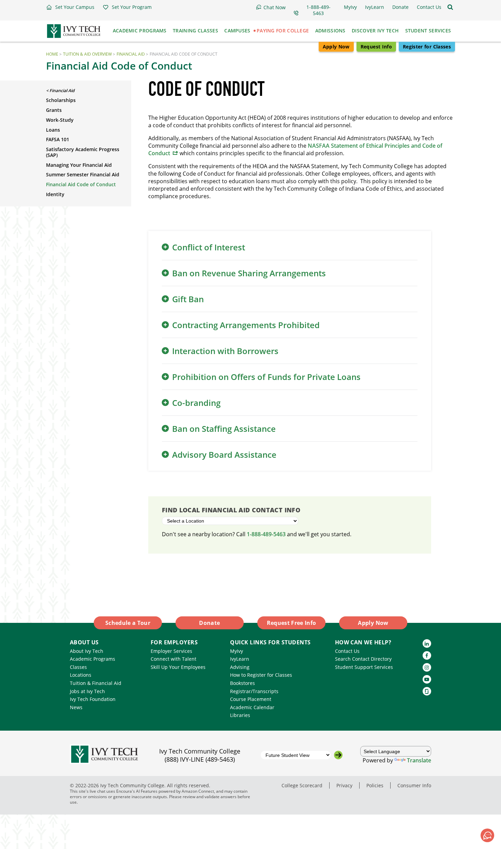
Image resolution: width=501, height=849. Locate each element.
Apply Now (336, 46)
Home (52, 54)
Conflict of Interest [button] (208, 247)
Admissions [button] (330, 30)
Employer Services (171, 651)
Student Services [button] (428, 30)
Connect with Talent (173, 659)
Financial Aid (131, 54)
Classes (78, 667)
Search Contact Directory (363, 659)
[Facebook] (427, 655)
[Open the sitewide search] (450, 7)
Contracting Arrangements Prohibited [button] (246, 325)
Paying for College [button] (283, 30)
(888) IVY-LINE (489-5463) (200, 759)
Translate (419, 760)
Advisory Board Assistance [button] (224, 454)
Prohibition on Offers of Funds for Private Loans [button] (266, 376)
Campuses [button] (237, 30)
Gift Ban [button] (188, 299)
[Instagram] (427, 667)
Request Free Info (291, 623)
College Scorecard (302, 785)
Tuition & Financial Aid (95, 683)
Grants (54, 110)
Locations (80, 675)
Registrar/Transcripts (254, 691)
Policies (374, 785)
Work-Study (60, 120)
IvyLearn (239, 659)
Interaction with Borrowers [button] (225, 350)
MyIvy (236, 651)
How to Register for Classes (261, 675)
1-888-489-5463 (266, 534)
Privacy (344, 785)
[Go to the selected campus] (338, 755)
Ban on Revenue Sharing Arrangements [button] (249, 273)
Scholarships (61, 100)
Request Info (376, 46)
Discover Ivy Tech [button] (375, 30)
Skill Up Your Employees (178, 667)
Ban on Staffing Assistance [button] (224, 428)
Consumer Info (414, 785)
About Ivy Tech (86, 651)
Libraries (240, 715)
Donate (209, 623)
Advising (239, 667)
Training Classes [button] (195, 30)
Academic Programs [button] (140, 30)
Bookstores (242, 683)
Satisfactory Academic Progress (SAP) (82, 152)
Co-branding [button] (196, 402)
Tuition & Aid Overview (87, 54)
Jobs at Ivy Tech (87, 691)
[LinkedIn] (427, 643)
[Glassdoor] (427, 691)
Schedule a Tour (127, 623)
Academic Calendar (252, 707)
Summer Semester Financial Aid (82, 174)
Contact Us (347, 651)
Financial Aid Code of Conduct (81, 184)
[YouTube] (427, 679)
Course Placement (250, 699)
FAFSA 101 (57, 139)
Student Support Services (364, 667)
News (76, 707)
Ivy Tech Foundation (93, 699)
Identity (55, 194)
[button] (70, 7)
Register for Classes (427, 46)
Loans (53, 130)
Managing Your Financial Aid (79, 165)
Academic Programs (92, 659)
